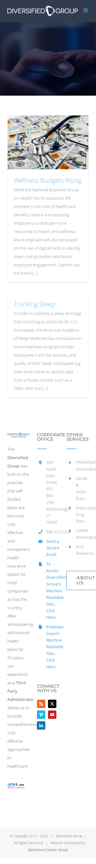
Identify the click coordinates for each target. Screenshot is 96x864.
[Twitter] (52, 704)
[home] (18, 436)
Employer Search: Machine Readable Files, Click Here (52, 647)
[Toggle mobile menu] (86, 10)
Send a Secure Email (52, 548)
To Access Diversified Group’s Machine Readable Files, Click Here (52, 590)
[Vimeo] (41, 714)
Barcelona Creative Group (48, 849)
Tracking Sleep (34, 304)
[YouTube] (52, 714)
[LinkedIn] (41, 725)
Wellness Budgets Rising (47, 180)
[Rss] (41, 704)
